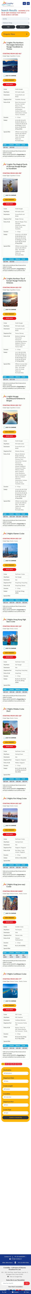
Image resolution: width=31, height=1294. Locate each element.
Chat (27, 1292)
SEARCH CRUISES (14, 1117)
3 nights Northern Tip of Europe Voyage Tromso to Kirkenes (16, 281)
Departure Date (8, 1078)
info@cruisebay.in (16, 1259)
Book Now (9, 84)
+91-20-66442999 (19, 1256)
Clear (8, 27)
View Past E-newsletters (15, 1286)
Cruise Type (7, 1110)
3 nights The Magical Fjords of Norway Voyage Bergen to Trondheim (16, 166)
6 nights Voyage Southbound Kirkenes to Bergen (15, 399)
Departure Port (8, 1102)
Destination (7, 1070)
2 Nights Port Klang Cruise (16, 798)
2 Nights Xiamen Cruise (15, 534)
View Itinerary (9, 80)
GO (27, 1283)
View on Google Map (16, 1276)
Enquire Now (20, 154)
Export (23, 27)
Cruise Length (8, 1086)
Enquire (16, 1292)
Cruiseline (6, 1094)
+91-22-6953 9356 (23, 1262)
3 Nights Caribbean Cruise (16, 974)
